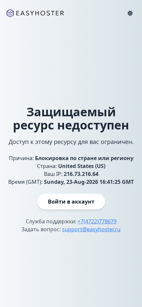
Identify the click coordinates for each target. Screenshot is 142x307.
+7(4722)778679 (97, 221)
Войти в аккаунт (71, 201)
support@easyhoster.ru (91, 229)
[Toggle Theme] (130, 13)
